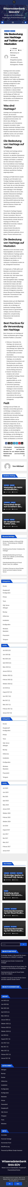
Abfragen (5, 608)
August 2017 (6, 692)
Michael (15, 48)
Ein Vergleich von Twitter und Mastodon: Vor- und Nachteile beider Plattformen (9, 451)
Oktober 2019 (6, 683)
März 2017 (6, 704)
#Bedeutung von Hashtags (14, 54)
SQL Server (6, 605)
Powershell (7, 502)
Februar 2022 (6, 679)
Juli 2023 (5, 650)
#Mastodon (13, 62)
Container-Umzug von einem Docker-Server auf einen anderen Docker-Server (13, 570)
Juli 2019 (5, 688)
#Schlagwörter (14, 64)
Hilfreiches (6, 616)
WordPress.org (5, 1146)
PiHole (5, 597)
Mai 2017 (5, 700)
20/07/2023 (8, 879)
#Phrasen (19, 62)
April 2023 (6, 663)
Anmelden (4, 1135)
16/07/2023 (8, 897)
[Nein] (26, 1181)
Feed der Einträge (6, 1139)
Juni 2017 (5, 696)
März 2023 (6, 667)
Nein (18, 1183)
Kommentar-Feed (6, 1142)
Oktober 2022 (6, 675)
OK (9, 1183)
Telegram (5, 639)
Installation (6, 620)
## (20, 50)
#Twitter (21, 64)
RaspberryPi (6, 590)
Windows (12, 485)
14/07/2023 (8, 915)
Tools (4, 601)
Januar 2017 (6, 713)
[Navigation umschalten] (13, 22)
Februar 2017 (6, 708)
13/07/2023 (8, 933)
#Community (14, 57)
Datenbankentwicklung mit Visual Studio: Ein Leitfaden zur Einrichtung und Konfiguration (13, 556)
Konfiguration (6, 593)
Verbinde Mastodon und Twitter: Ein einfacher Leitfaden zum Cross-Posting (19, 450)
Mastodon (6, 485)
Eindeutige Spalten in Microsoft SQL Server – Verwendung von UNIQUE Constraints (13, 543)
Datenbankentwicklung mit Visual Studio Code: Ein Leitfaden (13, 931)
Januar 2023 (6, 671)
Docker (5, 586)
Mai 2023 (5, 658)
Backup (5, 612)
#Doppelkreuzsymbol (16, 60)
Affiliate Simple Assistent (15, 1150)
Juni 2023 (5, 654)
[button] (22, 22)
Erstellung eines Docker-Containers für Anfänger (12, 895)
